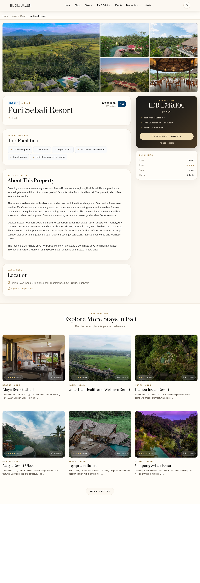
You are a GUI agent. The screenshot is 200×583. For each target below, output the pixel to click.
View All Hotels (100, 491)
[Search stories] (186, 5)
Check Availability (167, 136)
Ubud (22, 16)
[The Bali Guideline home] (21, 5)
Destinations (132, 5)
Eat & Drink (102, 5)
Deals (148, 5)
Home (67, 5)
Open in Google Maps (22, 288)
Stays (87, 5)
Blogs (77, 5)
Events (118, 5)
